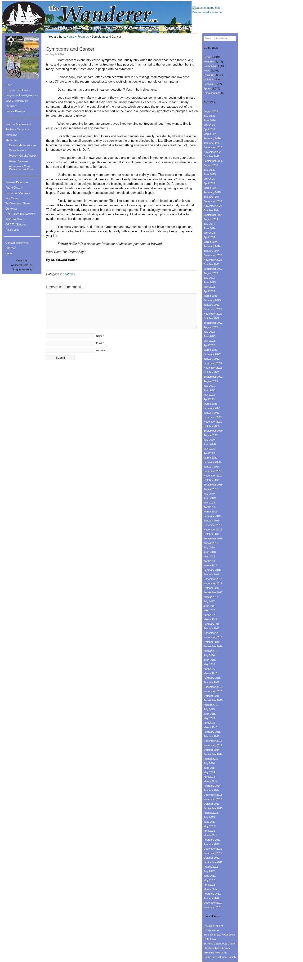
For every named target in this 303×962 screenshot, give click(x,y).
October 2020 (211, 426)
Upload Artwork (18, 161)
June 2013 (210, 821)
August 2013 (211, 812)
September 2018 (213, 538)
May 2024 (209, 232)
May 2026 (209, 125)
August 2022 (211, 327)
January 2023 (211, 304)
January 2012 (211, 898)
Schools (208, 84)
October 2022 (211, 318)
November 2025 (213, 151)
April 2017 (209, 614)
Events (208, 57)
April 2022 (209, 345)
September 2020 (213, 430)
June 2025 (210, 174)
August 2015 (211, 704)
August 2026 (211, 111)
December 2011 (213, 902)
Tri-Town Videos (15, 219)
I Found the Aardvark (17, 193)
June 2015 (210, 713)
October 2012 (211, 857)
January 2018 (211, 574)
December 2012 (213, 848)
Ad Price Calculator (17, 129)
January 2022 (211, 358)
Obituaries (11, 106)
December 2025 (213, 147)
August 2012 (211, 866)
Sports (207, 88)
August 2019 (211, 489)
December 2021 (213, 363)
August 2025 (211, 165)
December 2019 (213, 471)
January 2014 (211, 790)
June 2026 (210, 120)
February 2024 (212, 246)
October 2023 (211, 264)
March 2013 (210, 835)
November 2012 (213, 853)
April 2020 (209, 453)
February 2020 (212, 462)
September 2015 (213, 700)
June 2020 (210, 444)
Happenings (210, 66)
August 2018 (211, 543)
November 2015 (213, 691)
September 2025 (213, 160)
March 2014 (210, 781)
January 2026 (211, 142)
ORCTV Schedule (16, 224)
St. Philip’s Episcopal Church (220, 943)
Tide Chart (11, 198)
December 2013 (213, 794)
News (207, 70)
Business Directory (16, 182)
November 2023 (213, 259)
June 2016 (210, 659)
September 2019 (213, 484)
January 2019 (211, 520)
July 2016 (209, 655)
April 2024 (209, 237)
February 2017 (212, 623)
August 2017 (211, 597)
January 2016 (211, 682)
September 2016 (213, 646)
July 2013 (209, 817)
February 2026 (212, 138)
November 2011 (213, 907)
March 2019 (210, 511)
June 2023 (210, 282)
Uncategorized (212, 93)
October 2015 (211, 695)
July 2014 (209, 763)
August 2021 (211, 381)
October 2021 (211, 372)
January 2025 (211, 196)
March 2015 (210, 727)
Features (83, 36)
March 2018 (210, 565)
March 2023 (210, 295)
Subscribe (11, 135)
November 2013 (213, 799)
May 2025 (209, 178)
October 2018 (211, 534)
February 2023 (212, 300)
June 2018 (210, 552)
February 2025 (212, 192)
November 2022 (213, 313)
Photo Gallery (13, 187)
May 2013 (209, 826)
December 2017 (213, 579)
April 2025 (209, 183)
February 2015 (212, 731)
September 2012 (213, 862)
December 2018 (213, 525)
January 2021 (211, 412)
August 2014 (211, 758)
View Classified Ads (16, 100)
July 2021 (209, 385)
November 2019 (213, 475)
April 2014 (209, 776)
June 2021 (210, 390)
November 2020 (213, 421)
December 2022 (213, 309)
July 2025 (209, 169)
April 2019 (209, 507)
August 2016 (211, 650)
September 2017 (213, 592)
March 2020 (210, 457)
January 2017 (211, 628)
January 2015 (211, 736)
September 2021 (213, 376)
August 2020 (211, 435)
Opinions (209, 79)
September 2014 (213, 754)
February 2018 (212, 570)
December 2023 (213, 255)
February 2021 (212, 408)
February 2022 (212, 354)
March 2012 (210, 889)
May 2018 (209, 556)
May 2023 (209, 286)
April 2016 (209, 668)
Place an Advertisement (18, 124)
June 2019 (210, 498)
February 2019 (212, 516)
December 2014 (213, 740)
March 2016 (210, 673)
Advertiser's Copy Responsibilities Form (21, 168)
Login (8, 253)
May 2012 (209, 880)
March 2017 (210, 619)
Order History (17, 150)
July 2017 (209, 601)
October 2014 (211, 749)
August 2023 (211, 273)
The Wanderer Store (17, 203)
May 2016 (209, 664)
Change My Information (22, 145)
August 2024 (211, 219)
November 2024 (213, 205)
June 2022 (210, 336)
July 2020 (209, 439)
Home (70, 36)
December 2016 (213, 632)
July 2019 (209, 493)
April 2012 (209, 884)
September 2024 (213, 214)
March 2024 (210, 241)
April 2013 (209, 830)
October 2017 (211, 588)
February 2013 (212, 839)
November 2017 (213, 583)
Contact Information (17, 242)
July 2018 (209, 547)
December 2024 (213, 201)
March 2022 (210, 349)
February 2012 (212, 893)
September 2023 (213, 268)
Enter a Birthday (15, 111)
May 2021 (209, 394)
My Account (12, 140)
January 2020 (211, 466)
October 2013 (211, 803)
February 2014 (212, 785)
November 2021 (213, 367)
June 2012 (210, 875)
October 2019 (211, 480)
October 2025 (211, 156)
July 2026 (209, 116)
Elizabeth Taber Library (217, 948)
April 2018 (209, 561)
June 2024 (210, 228)
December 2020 (213, 417)
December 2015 (213, 686)
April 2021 (209, 399)
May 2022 (209, 340)
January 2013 (211, 844)
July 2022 (209, 331)
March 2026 (210, 133)
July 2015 (209, 709)
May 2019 (209, 502)
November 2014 (213, 745)
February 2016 (212, 677)
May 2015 (209, 718)
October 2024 (211, 210)
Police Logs (12, 229)
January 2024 (211, 250)
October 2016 (211, 641)
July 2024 (209, 223)
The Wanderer (97, 17)
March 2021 (210, 403)
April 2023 (209, 291)
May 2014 (209, 772)
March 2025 (210, 187)
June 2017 (210, 606)
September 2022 (213, 322)
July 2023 (209, 277)
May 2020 (209, 448)
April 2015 (209, 722)
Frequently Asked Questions (21, 95)
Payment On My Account (23, 155)
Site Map (10, 248)
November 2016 (213, 637)
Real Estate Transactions (20, 214)
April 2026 (209, 129)
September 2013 (213, 808)
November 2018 (213, 529)
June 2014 (210, 767)
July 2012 (209, 871)
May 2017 (209, 610)
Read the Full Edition (18, 90)
